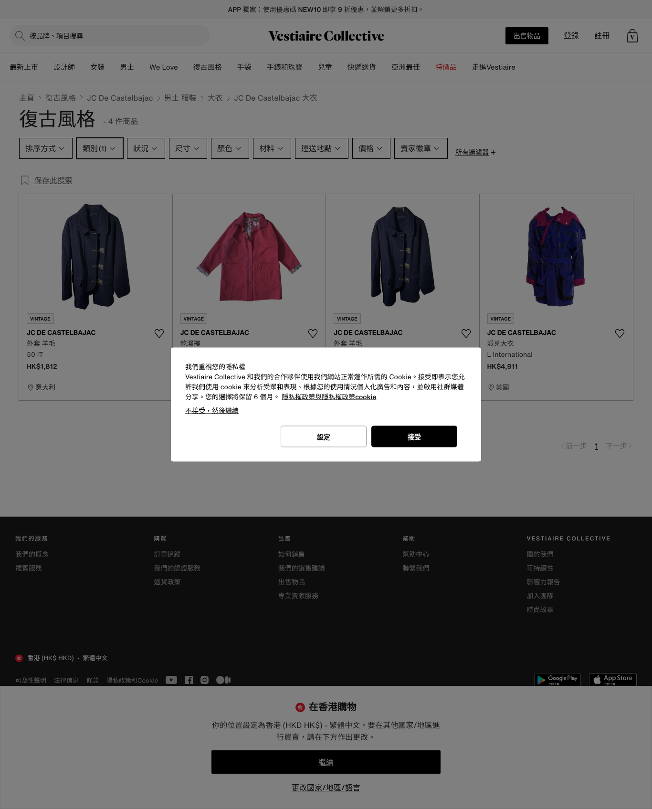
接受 (414, 437)
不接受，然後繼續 (212, 410)
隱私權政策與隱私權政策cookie (329, 397)
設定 (323, 437)
